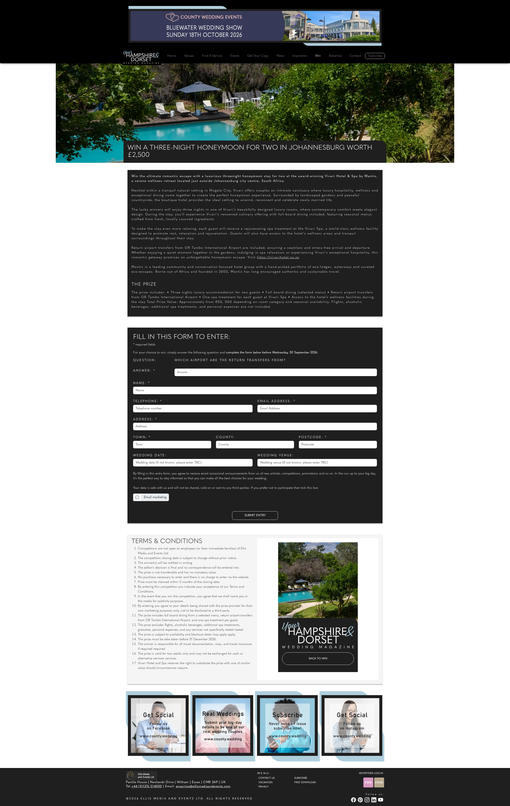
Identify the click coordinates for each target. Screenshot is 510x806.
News (280, 56)
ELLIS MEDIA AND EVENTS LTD (172, 798)
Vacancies (265, 782)
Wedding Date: (150, 455)
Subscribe (375, 56)
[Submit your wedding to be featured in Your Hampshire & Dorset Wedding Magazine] (222, 725)
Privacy (263, 787)
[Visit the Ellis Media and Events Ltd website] (141, 775)
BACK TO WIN (318, 658)
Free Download (305, 782)
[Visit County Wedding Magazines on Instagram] (368, 799)
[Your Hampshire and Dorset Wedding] (141, 58)
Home (171, 56)
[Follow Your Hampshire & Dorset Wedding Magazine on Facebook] (158, 725)
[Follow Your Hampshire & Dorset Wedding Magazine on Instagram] (352, 725)
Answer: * (144, 370)
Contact (355, 56)
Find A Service (212, 56)
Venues (189, 56)
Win (318, 56)
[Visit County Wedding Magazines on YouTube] (381, 799)
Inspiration (299, 56)
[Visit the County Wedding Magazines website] (379, 782)
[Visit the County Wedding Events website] (368, 782)
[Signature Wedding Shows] (255, 25)
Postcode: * (313, 437)
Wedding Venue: (275, 455)
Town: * (142, 437)
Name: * (141, 383)
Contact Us (266, 778)
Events (234, 56)
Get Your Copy (257, 56)
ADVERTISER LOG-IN (371, 773)
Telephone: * (147, 401)
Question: (144, 360)
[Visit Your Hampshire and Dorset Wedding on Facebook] (354, 799)
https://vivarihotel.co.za (278, 257)
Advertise (335, 56)
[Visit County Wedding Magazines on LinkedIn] (374, 799)
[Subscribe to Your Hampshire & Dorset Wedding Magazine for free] (287, 725)
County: (225, 437)
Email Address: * (276, 401)
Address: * (145, 419)
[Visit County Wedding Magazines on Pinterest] (361, 799)
